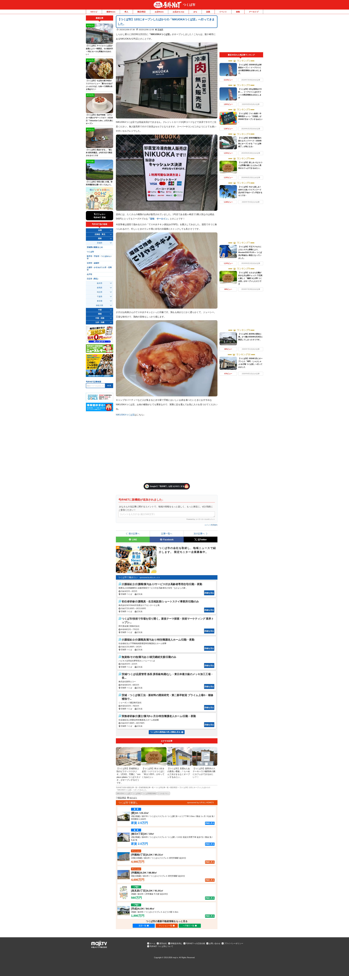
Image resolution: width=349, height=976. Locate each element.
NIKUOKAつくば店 (125, 414)
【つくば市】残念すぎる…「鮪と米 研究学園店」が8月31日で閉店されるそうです (99, 152)
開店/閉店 (141, 12)
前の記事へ (134, 533)
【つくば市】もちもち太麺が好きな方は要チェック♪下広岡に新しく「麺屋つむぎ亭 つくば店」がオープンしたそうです (250, 278)
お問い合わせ (214, 943)
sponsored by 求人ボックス (150, 578)
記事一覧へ (166, 533)
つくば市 (189, 4)
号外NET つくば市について (161, 946)
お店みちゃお (178, 12)
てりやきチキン (163, 793)
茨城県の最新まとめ (95, 247)
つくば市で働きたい (128, 577)
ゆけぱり (133, 798)
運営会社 (163, 943)
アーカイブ (253, 12)
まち (195, 12)
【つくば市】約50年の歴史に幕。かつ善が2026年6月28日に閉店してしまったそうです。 (250, 337)
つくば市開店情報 (149, 793)
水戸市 (89, 274)
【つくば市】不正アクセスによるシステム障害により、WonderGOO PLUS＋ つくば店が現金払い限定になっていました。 (250, 252)
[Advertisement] (241, 34)
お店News (159, 12)
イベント (223, 12)
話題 (208, 12)
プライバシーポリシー (233, 943)
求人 (126, 12)
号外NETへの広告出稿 (195, 943)
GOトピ (94, 12)
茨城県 (160, 29)
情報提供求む (176, 943)
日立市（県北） (93, 279)
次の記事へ (199, 533)
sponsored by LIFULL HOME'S (200, 802)
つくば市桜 (137, 793)
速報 (238, 12)
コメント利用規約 (210, 525)
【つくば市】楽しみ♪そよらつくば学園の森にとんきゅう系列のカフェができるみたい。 (250, 165)
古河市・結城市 (93, 263)
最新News (110, 12)
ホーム (152, 943)
